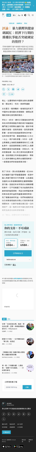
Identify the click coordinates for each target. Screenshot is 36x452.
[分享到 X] (8, 89)
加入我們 (20, 424)
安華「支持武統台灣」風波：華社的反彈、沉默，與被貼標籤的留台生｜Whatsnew (13, 326)
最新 (4, 319)
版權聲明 (12, 427)
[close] (33, 5)
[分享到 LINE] (22, 89)
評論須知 (7, 307)
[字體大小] (19, 15)
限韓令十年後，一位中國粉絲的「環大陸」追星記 (13, 340)
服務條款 (31, 440)
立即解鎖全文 (18, 253)
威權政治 (19, 23)
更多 (9, 319)
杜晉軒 (4, 331)
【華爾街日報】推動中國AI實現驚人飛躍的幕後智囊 (13, 353)
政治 (25, 23)
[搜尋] (29, 15)
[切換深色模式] (25, 15)
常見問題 (4, 427)
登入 (14, 264)
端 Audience (6, 373)
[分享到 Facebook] (13, 89)
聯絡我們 (12, 424)
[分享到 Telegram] (18, 89)
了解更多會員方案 (11, 259)
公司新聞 (20, 427)
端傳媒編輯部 (18, 278)
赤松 (3, 344)
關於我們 (4, 424)
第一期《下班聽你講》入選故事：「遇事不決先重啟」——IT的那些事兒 (13, 367)
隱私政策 (24, 440)
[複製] (3, 89)
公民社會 (11, 23)
